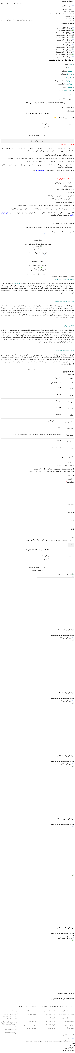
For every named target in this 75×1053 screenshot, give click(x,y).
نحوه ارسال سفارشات (67, 1018)
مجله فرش (32, 1021)
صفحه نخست (32, 1014)
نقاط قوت (71, 504)
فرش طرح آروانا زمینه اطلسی (65, 692)
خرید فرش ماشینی (24, 20)
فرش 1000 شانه (50, 1021)
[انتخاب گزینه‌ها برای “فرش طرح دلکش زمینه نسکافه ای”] (71, 815)
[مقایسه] (66, 626)
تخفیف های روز (37, 17)
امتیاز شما (70, 475)
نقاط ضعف (70, 512)
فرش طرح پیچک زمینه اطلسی (65, 928)
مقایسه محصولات (68, 1021)
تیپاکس (65, 312)
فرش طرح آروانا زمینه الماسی (65, 755)
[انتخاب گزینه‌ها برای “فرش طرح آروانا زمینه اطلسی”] (71, 689)
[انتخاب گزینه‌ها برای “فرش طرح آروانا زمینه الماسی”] (71, 752)
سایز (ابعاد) (69, 124)
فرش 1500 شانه (50, 1014)
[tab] (71, 276)
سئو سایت (29, 1041)
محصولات (33, 1018)
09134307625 (40, 170)
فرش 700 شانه (50, 1024)
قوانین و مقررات (69, 1024)
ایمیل (72, 529)
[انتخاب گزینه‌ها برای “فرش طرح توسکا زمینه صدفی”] (71, 626)
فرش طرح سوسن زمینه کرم (66, 993)
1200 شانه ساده (39, 103)
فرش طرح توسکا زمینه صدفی (65, 629)
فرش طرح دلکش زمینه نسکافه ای (64, 819)
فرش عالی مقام (66, 107)
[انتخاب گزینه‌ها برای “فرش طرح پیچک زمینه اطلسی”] (71, 924)
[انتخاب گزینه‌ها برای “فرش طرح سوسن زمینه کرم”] (71, 990)
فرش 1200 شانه (15, 20)
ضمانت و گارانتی (31, 1028)
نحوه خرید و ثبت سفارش (66, 1014)
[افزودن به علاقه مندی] (61, 626)
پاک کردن (47, 127)
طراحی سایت (38, 1041)
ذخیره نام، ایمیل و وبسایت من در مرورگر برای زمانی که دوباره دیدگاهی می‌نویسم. (49, 540)
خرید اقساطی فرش (30, 1024)
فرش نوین (31, 20)
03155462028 (9, 1033)
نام (72, 521)
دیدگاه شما (70, 482)
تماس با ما (70, 1028)
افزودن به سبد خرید (34, 135)
